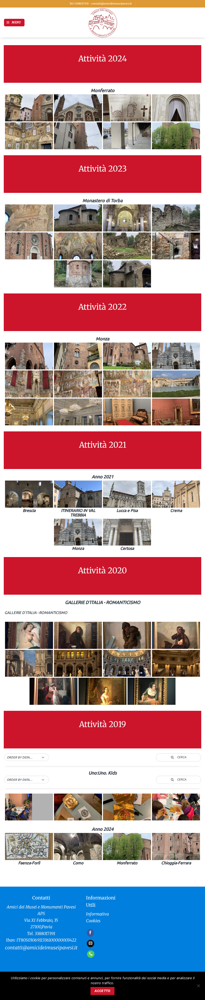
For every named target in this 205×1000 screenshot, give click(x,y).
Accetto (102, 991)
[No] (198, 987)
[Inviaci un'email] (90, 944)
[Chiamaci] (90, 954)
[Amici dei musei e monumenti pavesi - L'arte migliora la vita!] (102, 23)
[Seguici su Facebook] (90, 933)
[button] (14, 22)
